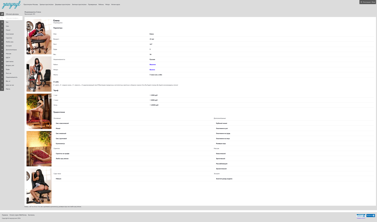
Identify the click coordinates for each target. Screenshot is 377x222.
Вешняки (153, 64)
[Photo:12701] (39, 74)
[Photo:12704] (39, 186)
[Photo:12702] (39, 111)
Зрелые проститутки (47, 4)
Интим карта (115, 4)
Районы (101, 4)
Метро (107, 4)
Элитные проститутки (79, 4)
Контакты (31, 215)
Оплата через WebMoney (18, 215)
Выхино (152, 70)
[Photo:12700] (39, 36)
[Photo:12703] (39, 148)
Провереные (92, 4)
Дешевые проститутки (62, 4)
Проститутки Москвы (31, 4)
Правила (5, 215)
